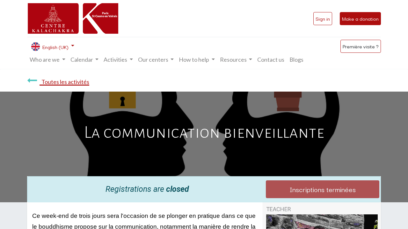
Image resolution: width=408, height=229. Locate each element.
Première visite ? (361, 46)
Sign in (323, 18)
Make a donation (360, 18)
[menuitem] (271, 59)
